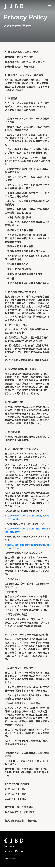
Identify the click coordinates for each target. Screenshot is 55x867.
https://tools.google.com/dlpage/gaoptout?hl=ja (27, 546)
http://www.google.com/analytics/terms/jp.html (27, 517)
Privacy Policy (14, 851)
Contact (9, 846)
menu (49, 6)
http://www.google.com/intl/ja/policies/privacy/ (27, 530)
